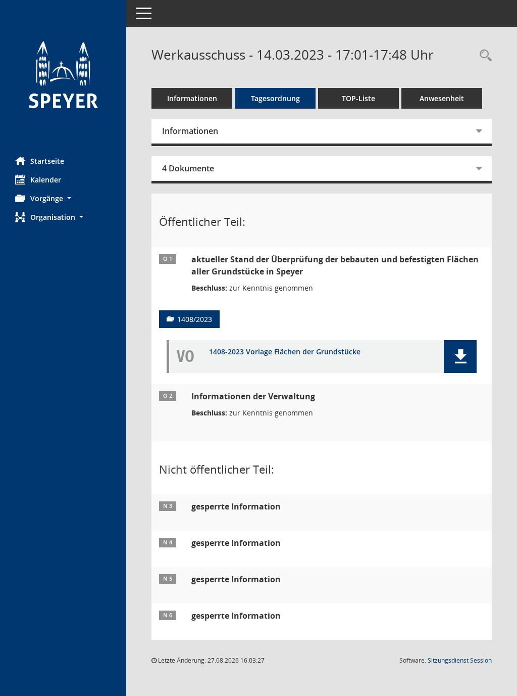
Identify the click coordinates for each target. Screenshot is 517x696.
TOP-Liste (358, 98)
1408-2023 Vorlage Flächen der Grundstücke (284, 352)
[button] (63, 198)
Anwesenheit (442, 98)
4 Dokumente (188, 168)
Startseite (47, 161)
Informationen (192, 98)
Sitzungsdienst (460, 660)
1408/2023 (194, 319)
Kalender (45, 179)
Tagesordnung (275, 98)
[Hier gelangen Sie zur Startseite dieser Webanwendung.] (63, 74)
